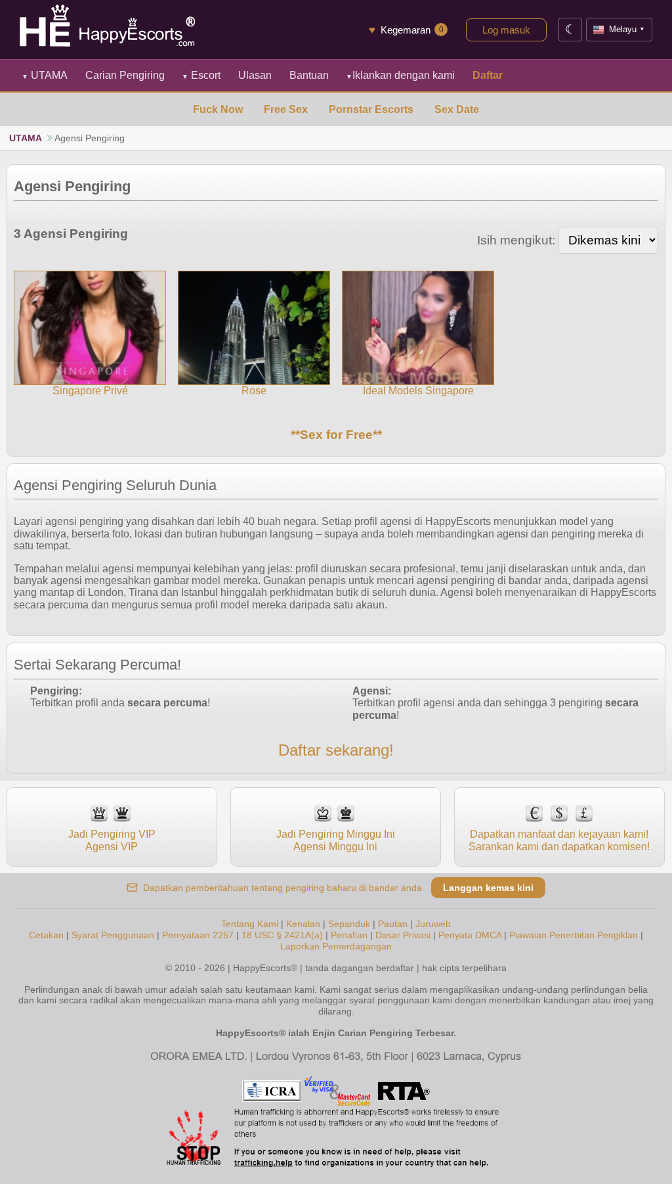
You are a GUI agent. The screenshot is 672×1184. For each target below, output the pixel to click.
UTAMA (45, 75)
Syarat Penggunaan (113, 935)
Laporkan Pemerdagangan (336, 946)
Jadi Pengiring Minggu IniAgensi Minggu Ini (335, 840)
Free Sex (286, 109)
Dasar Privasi (402, 935)
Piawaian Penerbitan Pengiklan (573, 935)
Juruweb (433, 924)
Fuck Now (218, 109)
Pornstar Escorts (371, 109)
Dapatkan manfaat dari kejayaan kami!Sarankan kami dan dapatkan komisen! (559, 840)
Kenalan (303, 924)
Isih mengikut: (516, 240)
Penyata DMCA (469, 935)
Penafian (349, 935)
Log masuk (506, 29)
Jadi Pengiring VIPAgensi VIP (112, 840)
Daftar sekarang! (336, 750)
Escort (201, 75)
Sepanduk (349, 924)
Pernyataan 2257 (198, 935)
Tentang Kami (249, 924)
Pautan (393, 924)
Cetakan (46, 935)
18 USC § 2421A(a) (282, 935)
